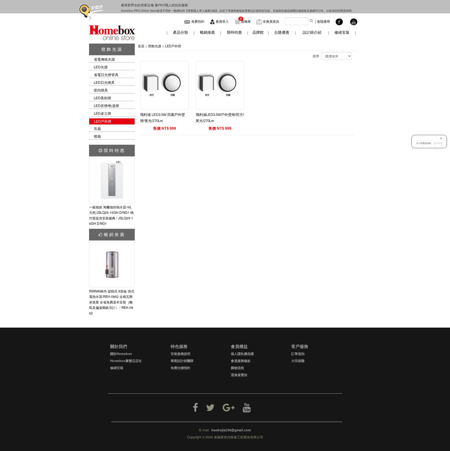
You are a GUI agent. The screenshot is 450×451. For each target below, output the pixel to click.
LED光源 (101, 67)
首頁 (141, 46)
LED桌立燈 (102, 113)
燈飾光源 (112, 49)
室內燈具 (101, 90)
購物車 (246, 21)
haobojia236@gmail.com (231, 430)
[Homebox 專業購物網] (112, 32)
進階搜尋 (323, 21)
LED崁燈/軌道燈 (106, 106)
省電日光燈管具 (106, 75)
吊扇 (97, 129)
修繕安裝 (116, 367)
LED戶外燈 (102, 121)
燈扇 (97, 136)
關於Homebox (121, 353)
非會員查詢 (271, 21)
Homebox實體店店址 (126, 360)
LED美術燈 (102, 98)
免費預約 (197, 21)
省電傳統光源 (104, 59)
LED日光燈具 (104, 83)
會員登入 (222, 21)
